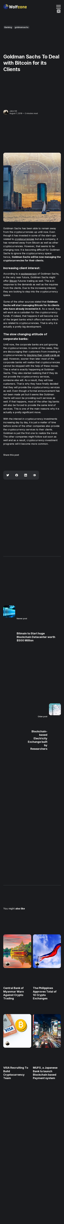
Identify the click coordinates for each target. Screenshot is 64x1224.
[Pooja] (37, 1043)
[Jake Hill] (5, 112)
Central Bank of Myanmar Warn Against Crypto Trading (13, 993)
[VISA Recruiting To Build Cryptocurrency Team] (17, 1031)
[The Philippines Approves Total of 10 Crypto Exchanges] (47, 951)
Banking (8, 27)
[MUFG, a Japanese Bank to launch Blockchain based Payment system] (47, 1031)
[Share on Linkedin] (25, 475)
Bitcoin (13, 280)
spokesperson (29, 273)
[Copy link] (34, 475)
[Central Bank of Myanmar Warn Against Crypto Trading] (17, 951)
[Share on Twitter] (7, 475)
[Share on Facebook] (16, 475)
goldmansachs (21, 27)
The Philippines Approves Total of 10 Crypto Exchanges (44, 993)
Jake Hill (13, 111)
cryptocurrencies (24, 239)
